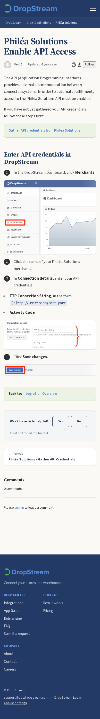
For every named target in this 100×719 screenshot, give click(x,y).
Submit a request (17, 633)
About (9, 653)
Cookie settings (15, 702)
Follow (89, 64)
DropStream (14, 23)
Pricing (48, 610)
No (79, 421)
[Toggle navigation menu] (93, 9)
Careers (10, 669)
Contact (10, 661)
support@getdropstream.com (26, 697)
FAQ (7, 626)
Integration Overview (40, 393)
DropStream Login (67, 697)
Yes (60, 421)
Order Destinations (38, 23)
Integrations (13, 603)
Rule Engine (13, 618)
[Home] (31, 9)
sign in (19, 507)
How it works (53, 603)
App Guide (11, 610)
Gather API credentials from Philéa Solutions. (44, 130)
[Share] (79, 64)
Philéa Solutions (66, 23)
